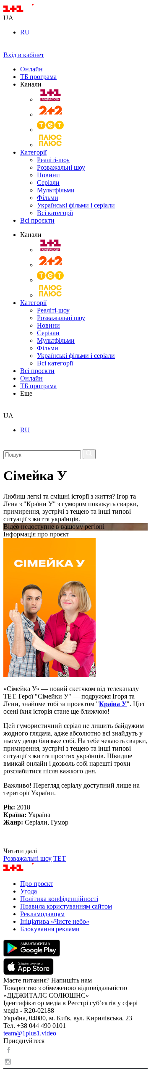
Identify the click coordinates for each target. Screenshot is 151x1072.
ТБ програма (38, 76)
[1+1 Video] (29, 10)
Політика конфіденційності (59, 898)
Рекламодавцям (42, 913)
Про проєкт (36, 883)
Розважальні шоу (61, 167)
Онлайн (31, 69)
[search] (6, 408)
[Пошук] (89, 454)
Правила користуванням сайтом (66, 906)
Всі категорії (55, 212)
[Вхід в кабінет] (6, 47)
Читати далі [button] (20, 850)
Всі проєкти (37, 220)
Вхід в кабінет (23, 54)
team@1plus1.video (29, 1033)
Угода (28, 891)
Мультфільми (56, 190)
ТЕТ (59, 858)
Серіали (48, 182)
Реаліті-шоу (53, 159)
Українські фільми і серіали (76, 205)
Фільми (47, 197)
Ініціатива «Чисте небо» (54, 921)
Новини (48, 175)
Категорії (33, 152)
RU (25, 32)
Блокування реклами (50, 929)
